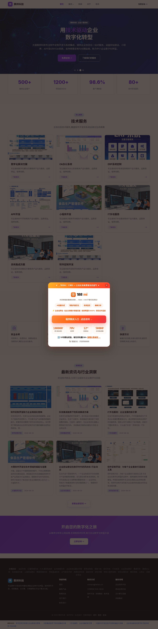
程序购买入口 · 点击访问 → (79, 319)
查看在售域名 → (94, 337)
